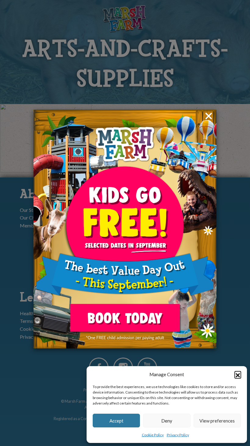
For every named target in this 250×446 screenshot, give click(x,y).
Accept (116, 420)
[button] (238, 374)
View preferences (217, 420)
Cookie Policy (153, 435)
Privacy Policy (178, 435)
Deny (166, 420)
